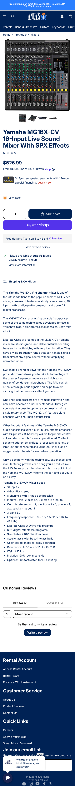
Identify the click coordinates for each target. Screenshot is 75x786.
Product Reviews (13, 706)
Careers (8, 730)
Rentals (7, 27)
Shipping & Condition (22, 281)
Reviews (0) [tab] (20, 602)
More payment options (38, 247)
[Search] (12, 16)
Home (6, 34)
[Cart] (70, 16)
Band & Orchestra (26, 27)
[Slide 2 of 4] (32, 118)
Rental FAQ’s (11, 675)
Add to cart (52, 213)
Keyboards (58, 27)
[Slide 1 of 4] (22, 118)
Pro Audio (20, 34)
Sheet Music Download (17, 743)
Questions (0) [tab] (55, 602)
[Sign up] (66, 765)
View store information (22, 264)
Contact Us (10, 712)
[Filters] (7, 614)
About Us (9, 699)
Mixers (35, 34)
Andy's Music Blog (15, 736)
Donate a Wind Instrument (19, 682)
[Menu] (4, 16)
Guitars (44, 27)
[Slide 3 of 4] (42, 118)
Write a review (37, 632)
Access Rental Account (17, 669)
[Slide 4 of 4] (52, 118)
